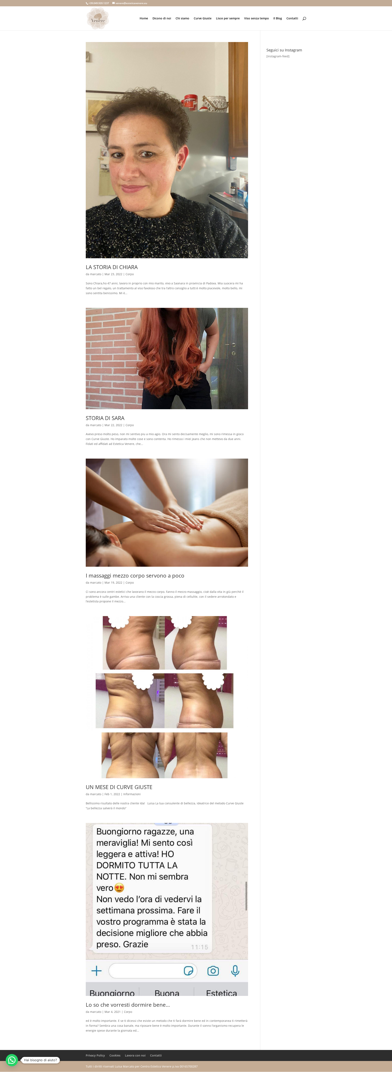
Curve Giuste (203, 18)
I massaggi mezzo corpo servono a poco (135, 575)
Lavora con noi (135, 1055)
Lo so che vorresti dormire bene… (128, 1004)
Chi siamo (182, 18)
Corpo (130, 274)
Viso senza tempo (256, 18)
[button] (12, 1060)
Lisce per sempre (228, 18)
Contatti (292, 18)
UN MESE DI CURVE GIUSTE (119, 787)
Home (144, 18)
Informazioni (132, 794)
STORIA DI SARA (105, 418)
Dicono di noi (162, 18)
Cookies (114, 1055)
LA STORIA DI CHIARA (112, 267)
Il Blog (277, 18)
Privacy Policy (95, 1055)
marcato (95, 274)
